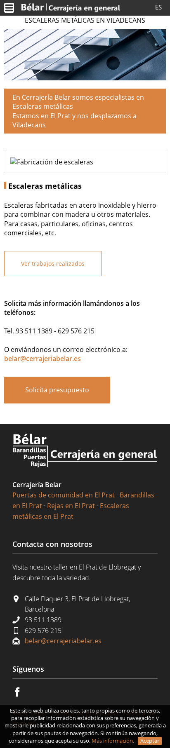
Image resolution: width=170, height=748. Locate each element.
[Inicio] (70, 7)
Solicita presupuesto (57, 389)
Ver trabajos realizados (53, 263)
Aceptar (149, 740)
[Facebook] (21, 694)
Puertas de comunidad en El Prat (63, 494)
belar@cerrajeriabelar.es (63, 640)
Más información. (113, 740)
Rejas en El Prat (71, 505)
